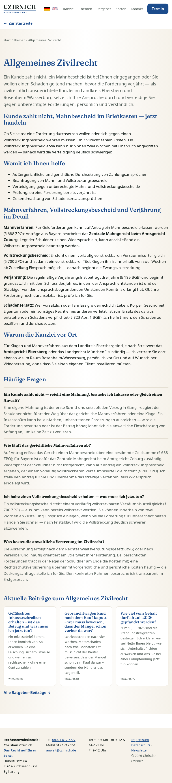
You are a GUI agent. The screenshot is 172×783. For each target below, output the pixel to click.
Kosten (121, 8)
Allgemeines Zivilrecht (44, 40)
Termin (158, 8)
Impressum (140, 739)
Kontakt (137, 8)
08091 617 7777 (63, 739)
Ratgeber (104, 8)
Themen (85, 8)
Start (7, 40)
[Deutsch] (47, 9)
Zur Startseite (18, 23)
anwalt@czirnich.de (61, 750)
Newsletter (139, 750)
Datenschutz (140, 745)
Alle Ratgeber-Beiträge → (27, 692)
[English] (55, 9)
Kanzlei (69, 8)
